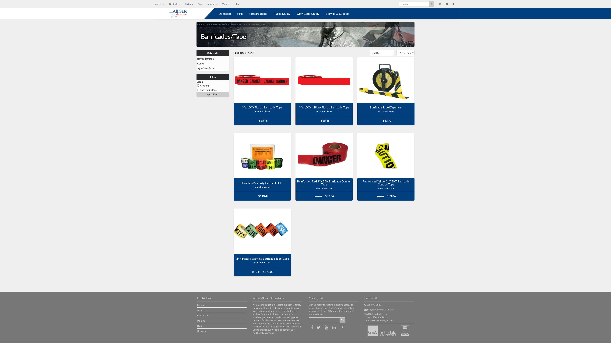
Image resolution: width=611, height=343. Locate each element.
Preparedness (258, 13)
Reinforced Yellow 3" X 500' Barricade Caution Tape (386, 183)
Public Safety (282, 13)
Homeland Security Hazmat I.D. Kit (262, 183)
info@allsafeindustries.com (380, 309)
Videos (225, 4)
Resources (212, 4)
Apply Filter (212, 94)
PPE (240, 13)
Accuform (204, 85)
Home (200, 24)
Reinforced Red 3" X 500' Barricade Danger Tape (324, 183)
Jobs (236, 4)
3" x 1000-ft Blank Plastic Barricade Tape (324, 107)
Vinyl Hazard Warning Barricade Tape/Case (262, 258)
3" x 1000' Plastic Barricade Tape (262, 107)
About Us (159, 4)
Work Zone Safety (308, 13)
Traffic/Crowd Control (234, 24)
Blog (199, 4)
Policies (189, 4)
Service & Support (337, 13)
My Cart (201, 304)
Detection (225, 13)
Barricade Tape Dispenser (386, 107)
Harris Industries (208, 89)
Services (201, 331)
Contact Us (174, 4)
